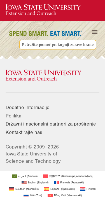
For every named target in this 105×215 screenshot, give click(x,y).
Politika (13, 116)
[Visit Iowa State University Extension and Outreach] (52, 75)
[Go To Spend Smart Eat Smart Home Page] (43, 10)
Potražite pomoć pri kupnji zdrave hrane (58, 44)
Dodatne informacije (28, 107)
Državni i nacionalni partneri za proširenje (51, 124)
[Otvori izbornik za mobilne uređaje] (94, 32)
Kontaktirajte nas (24, 132)
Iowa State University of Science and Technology (33, 157)
